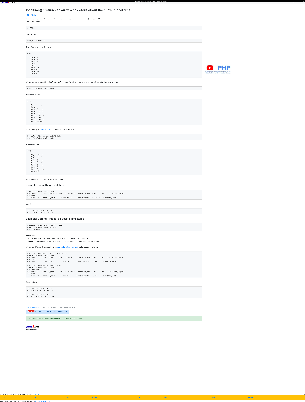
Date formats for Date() (67, 307)
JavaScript (95, 397)
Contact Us (299, 2)
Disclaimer (47, 401)
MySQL (34, 397)
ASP (139, 397)
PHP (67, 397)
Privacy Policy (39, 401)
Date (40, 2)
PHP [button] (35, 2)
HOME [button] (30, 2)
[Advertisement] (73, 345)
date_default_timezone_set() (67, 247)
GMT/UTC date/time (49, 307)
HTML (3, 397)
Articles (212, 397)
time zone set (46, 130)
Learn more (37, 394)
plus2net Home (22, 2)
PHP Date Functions (33, 307)
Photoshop (166, 397)
